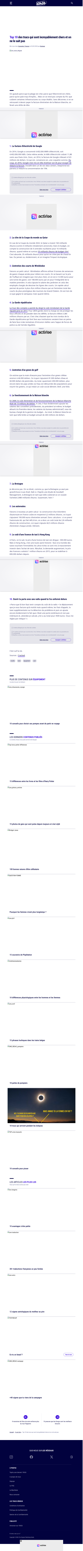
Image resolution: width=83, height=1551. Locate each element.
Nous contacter (14, 1494)
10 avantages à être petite (20, 1226)
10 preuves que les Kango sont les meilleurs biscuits (57, 1422)
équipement (27, 661)
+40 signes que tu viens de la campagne (26, 1397)
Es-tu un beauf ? (16, 1354)
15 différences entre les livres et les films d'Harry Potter (32, 781)
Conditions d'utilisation (17, 1505)
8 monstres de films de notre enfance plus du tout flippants (25, 1422)
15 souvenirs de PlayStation (21, 954)
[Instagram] (11, 1457)
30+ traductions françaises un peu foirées (26, 1268)
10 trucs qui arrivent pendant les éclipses (26, 1125)
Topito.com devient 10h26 (18, 1472)
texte (19, 661)
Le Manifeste (14, 1490)
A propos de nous (15, 1477)
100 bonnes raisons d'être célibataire (24, 869)
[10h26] (41, 3)
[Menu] (11, 3)
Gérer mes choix (44, 190)
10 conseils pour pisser (19, 1168)
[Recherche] (71, 3)
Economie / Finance (23, 46)
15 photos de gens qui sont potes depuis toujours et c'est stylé (35, 824)
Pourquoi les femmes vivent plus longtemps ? (28, 912)
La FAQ (12, 1486)
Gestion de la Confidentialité (19, 1514)
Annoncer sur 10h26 (16, 1525)
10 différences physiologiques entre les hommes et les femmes (35, 997)
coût (34, 661)
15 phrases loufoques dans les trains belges (27, 1040)
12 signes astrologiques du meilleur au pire (27, 1311)
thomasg (42, 46)
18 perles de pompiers (18, 1083)
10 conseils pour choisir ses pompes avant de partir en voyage (35, 723)
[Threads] (71, 1457)
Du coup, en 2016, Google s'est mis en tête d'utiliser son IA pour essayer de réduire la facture (40, 163)
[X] (51, 1457)
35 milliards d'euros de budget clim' (53, 251)
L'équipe (12, 1481)
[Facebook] (31, 1457)
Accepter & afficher (60, 190)
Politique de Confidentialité (18, 1510)
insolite (13, 661)
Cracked (21, 655)
